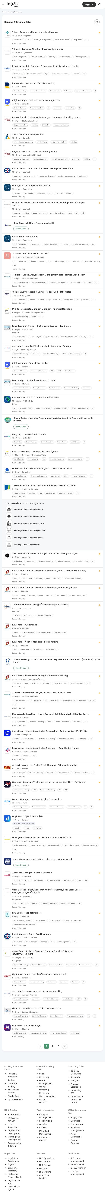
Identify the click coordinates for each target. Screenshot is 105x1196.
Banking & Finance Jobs (13, 1068)
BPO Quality (44, 1161)
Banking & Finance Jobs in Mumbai (28, 509)
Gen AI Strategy (78, 1168)
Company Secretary (12, 1169)
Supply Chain (77, 1117)
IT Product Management (45, 1132)
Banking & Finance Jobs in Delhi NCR (29, 523)
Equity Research (15, 1099)
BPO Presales (45, 1165)
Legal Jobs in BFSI (14, 1182)
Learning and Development (14, 1138)
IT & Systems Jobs (45, 1110)
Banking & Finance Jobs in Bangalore (29, 516)
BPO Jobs (40, 1153)
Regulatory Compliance (13, 1159)
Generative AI (77, 1164)
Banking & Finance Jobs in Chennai (28, 537)
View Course (21, 229)
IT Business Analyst (44, 1139)
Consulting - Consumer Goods (77, 1099)
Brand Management (45, 1082)
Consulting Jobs (76, 1066)
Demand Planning (75, 1141)
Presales (43, 1124)
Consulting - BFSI (77, 1092)
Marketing (44, 1077)
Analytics (75, 1080)
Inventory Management (77, 1129)
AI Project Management (77, 1173)
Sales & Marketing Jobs (45, 1068)
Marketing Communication (47, 1094)
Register (89, 4)
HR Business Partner (13, 1119)
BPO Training (45, 1171)
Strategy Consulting (76, 1072)
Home (4, 12)
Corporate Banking (13, 1085)
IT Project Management (45, 1116)
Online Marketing (44, 1088)
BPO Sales (44, 1168)
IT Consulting (45, 1120)
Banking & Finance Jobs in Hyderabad (29, 530)
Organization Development (14, 1132)
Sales (41, 1073)
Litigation (12, 1164)
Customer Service (44, 1176)
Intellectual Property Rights (15, 1175)
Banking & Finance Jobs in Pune (27, 545)
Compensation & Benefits (15, 1144)
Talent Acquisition (13, 1125)
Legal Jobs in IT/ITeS (14, 1188)
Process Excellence (76, 1085)
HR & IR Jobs (10, 1110)
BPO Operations (46, 1158)
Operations (76, 1120)
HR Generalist (14, 1114)
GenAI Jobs (73, 1153)
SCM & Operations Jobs (77, 1111)
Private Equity (14, 1096)
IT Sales (42, 1127)
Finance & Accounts (12, 1075)
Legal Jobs (9, 1153)
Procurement (77, 1124)
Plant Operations (76, 1135)
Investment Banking (13, 1091)
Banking (11, 1080)
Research (75, 1077)
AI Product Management (77, 1159)
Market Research (43, 1101)
